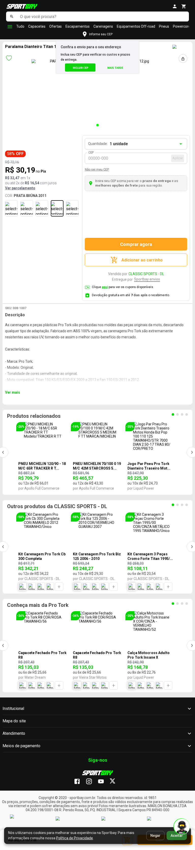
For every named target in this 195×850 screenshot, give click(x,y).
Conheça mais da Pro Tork (38, 605)
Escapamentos (78, 26)
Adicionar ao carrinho (142, 260)
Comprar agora (136, 244)
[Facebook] (80, 782)
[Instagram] (92, 782)
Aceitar (177, 836)
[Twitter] (115, 782)
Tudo (20, 26)
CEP (91, 152)
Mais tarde (115, 67)
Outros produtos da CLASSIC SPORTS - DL (57, 506)
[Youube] (103, 782)
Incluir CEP (80, 67)
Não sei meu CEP (97, 169)
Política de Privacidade (74, 838)
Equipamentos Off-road (136, 26)
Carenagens (103, 26)
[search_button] (12, 16)
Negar (155, 836)
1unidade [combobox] (119, 143)
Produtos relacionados (34, 416)
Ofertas (55, 26)
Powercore (181, 26)
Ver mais (12, 392)
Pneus (164, 26)
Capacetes (36, 26)
